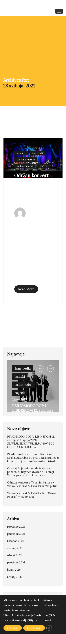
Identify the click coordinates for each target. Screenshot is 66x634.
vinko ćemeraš (25, 166)
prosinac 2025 (16, 526)
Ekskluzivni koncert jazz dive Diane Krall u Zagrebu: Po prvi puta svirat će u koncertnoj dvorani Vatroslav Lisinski (33, 457)
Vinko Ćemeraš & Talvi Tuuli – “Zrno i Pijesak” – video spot (31, 494)
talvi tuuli (37, 153)
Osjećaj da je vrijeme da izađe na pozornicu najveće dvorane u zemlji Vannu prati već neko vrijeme (30, 472)
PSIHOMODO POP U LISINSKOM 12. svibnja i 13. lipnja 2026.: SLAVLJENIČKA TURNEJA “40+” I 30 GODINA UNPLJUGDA (31, 442)
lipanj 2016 (14, 569)
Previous (40, 368)
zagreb (43, 166)
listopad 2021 (15, 541)
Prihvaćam (12, 627)
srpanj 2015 (14, 577)
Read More (26, 289)
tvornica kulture (26, 159)
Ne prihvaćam (34, 627)
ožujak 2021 (14, 555)
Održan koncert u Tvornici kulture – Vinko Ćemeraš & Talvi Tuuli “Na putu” (32, 187)
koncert (21, 153)
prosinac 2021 (16, 534)
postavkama (12, 620)
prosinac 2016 (16, 562)
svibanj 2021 (15, 548)
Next (50, 368)
